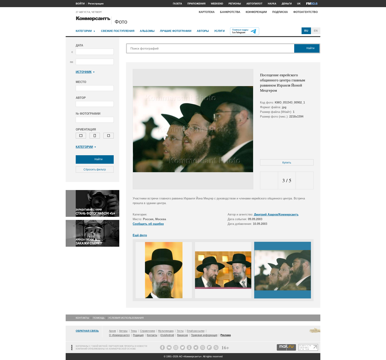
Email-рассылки (195, 330)
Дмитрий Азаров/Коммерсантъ (276, 214)
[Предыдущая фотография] (269, 180)
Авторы (203, 31)
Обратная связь (87, 330)
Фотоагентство (305, 12)
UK (299, 3)
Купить (286, 162)
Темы (134, 330)
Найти (98, 159)
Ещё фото (140, 235)
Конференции (256, 12)
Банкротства (230, 12)
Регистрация (95, 3)
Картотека (207, 12)
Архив (112, 330)
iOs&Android (167, 335)
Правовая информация (204, 335)
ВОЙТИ (80, 3)
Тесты (180, 330)
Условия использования (126, 318)
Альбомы (147, 31)
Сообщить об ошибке (148, 224)
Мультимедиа (166, 330)
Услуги (219, 31)
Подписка (280, 12)
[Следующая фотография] (304, 180)
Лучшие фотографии (175, 31)
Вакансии (182, 335)
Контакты (82, 318)
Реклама (225, 335)
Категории (84, 31)
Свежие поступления (117, 31)
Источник (84, 72)
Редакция (138, 335)
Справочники (147, 330)
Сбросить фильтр (95, 169)
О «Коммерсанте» (119, 335)
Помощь (99, 318)
